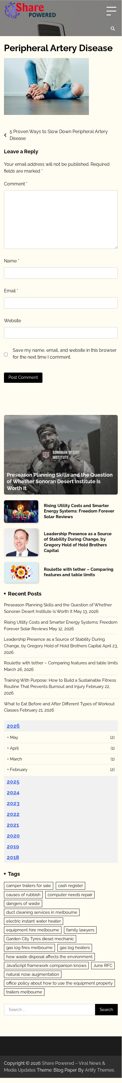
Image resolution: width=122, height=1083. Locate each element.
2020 (13, 835)
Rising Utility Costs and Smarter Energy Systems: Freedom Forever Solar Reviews (79, 511)
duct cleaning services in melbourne (41, 912)
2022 (13, 814)
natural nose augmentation (32, 974)
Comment (15, 184)
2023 (13, 803)
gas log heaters (75, 947)
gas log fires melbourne (29, 947)
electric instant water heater (33, 921)
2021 (13, 825)
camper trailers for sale (28, 885)
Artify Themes (99, 1070)
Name (11, 261)
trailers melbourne (24, 992)
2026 (13, 726)
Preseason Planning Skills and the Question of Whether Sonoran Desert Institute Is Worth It (60, 481)
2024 (13, 792)
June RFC (102, 965)
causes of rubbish (23, 894)
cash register (70, 885)
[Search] (113, 29)
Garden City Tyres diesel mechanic (40, 938)
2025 (13, 781)
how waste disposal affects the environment (49, 956)
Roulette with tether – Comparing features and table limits (79, 572)
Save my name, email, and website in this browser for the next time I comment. (65, 354)
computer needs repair (70, 894)
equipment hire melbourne (32, 930)
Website (12, 320)
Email (11, 291)
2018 (13, 857)
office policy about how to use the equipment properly (59, 983)
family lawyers (80, 930)
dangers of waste (23, 903)
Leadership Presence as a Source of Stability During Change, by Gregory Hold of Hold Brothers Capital (78, 542)
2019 (13, 846)
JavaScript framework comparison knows (46, 965)
